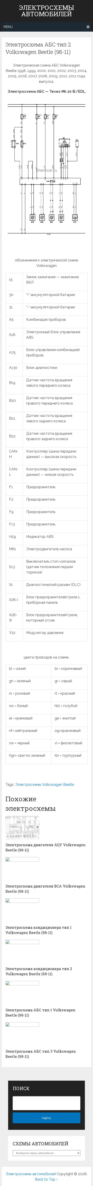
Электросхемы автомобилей (46, 11)
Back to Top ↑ (46, 1179)
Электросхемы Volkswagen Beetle (44, 784)
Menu (8, 27)
